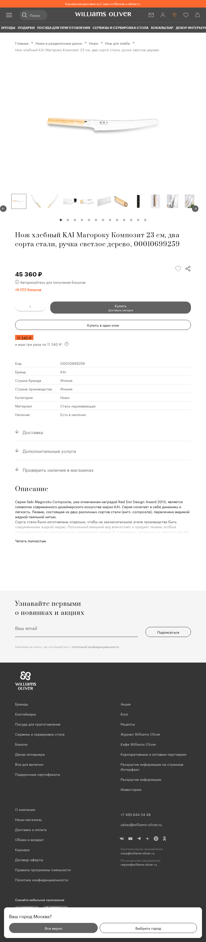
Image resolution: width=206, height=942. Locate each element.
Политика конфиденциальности (41, 879)
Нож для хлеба (117, 43)
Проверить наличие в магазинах (58, 469)
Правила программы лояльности (43, 869)
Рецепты (128, 724)
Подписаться (168, 632)
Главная (21, 43)
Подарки (26, 28)
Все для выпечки (29, 764)
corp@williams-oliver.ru (137, 853)
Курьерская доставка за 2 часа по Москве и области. (103, 3)
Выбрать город (148, 928)
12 (138, 219)
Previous (3, 208)
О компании (25, 809)
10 (124, 219)
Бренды (8, 28)
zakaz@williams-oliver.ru (141, 824)
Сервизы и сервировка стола (120, 28)
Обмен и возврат (29, 839)
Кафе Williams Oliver (138, 744)
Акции (126, 704)
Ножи (93, 43)
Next (195, 208)
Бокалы (21, 744)
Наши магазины (28, 819)
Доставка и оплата (31, 829)
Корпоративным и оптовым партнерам (153, 754)
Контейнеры (25, 714)
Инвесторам (131, 789)
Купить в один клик (103, 325)
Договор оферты (29, 859)
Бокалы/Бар (162, 28)
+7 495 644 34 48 (136, 814)
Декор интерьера (30, 754)
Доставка (33, 431)
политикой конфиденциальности (95, 646)
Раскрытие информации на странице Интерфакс (152, 766)
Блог (124, 714)
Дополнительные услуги (49, 450)
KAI (63, 371)
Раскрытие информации (141, 779)
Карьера (22, 849)
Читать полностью (30, 540)
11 (131, 219)
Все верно (53, 928)
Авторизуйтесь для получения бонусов (52, 282)
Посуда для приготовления (63, 28)
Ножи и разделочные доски (58, 43)
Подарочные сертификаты (37, 774)
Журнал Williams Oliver (140, 734)
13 (145, 219)
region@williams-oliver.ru (139, 864)
